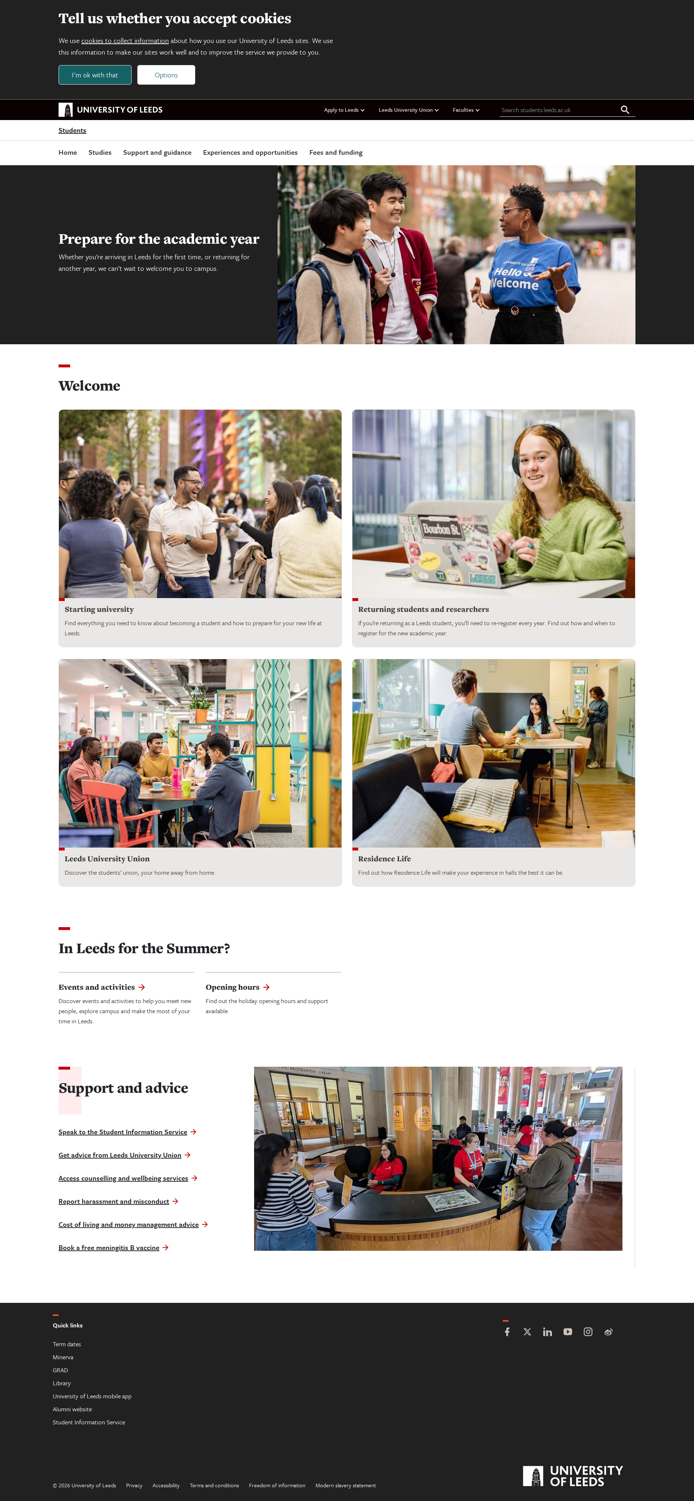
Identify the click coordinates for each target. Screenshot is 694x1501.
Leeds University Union (406, 110)
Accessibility (166, 1485)
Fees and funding (336, 152)
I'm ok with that (95, 75)
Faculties (463, 110)
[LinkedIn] (547, 1332)
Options (166, 75)
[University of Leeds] (582, 1476)
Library (62, 1382)
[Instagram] (588, 1332)
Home (68, 152)
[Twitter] (527, 1332)
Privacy (134, 1485)
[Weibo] (608, 1332)
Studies (100, 152)
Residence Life (384, 858)
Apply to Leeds (341, 110)
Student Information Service (89, 1422)
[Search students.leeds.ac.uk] (625, 110)
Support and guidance (157, 152)
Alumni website (72, 1408)
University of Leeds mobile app (92, 1395)
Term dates (67, 1343)
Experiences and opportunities (250, 152)
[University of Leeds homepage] (111, 110)
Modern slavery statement (346, 1485)
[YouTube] (568, 1332)
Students (72, 130)
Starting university (99, 609)
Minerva (63, 1356)
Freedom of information (277, 1485)
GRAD (60, 1369)
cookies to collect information (125, 40)
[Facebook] (507, 1332)
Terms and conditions (214, 1485)
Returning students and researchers (423, 609)
